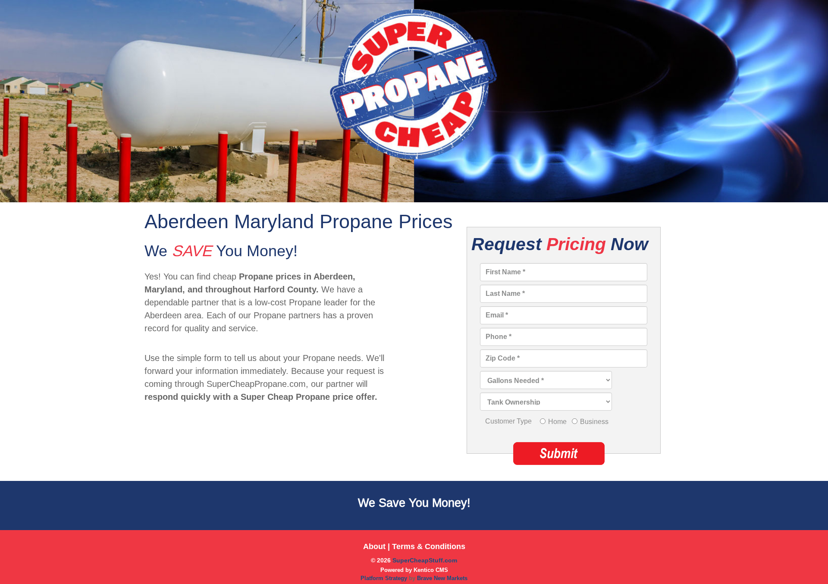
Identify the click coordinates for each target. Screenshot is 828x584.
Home (557, 421)
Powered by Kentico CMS (414, 570)
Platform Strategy (385, 578)
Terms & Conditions (428, 546)
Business (594, 421)
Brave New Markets (442, 578)
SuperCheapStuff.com (424, 560)
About (374, 546)
